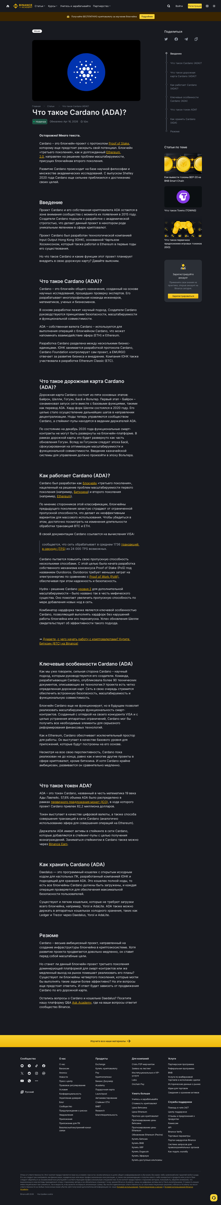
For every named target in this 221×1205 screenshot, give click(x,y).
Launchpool (101, 1093)
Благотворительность (106, 1114)
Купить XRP (137, 1147)
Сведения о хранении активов (183, 1092)
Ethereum (64, 496)
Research (100, 1110)
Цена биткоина (139, 1107)
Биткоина (81, 492)
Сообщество (65, 1106)
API (169, 1127)
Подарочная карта (105, 1089)
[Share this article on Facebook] (176, 39)
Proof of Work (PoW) (103, 576)
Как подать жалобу (178, 1151)
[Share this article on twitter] (166, 39)
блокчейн (90, 483)
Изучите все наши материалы (108, 1041)
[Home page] (22, 6)
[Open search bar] (167, 6)
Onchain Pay (138, 1084)
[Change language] (207, 6)
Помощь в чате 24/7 (178, 1107)
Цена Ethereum (139, 1111)
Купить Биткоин (140, 1139)
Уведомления (66, 1114)
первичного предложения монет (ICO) (79, 802)
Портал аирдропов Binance (182, 1140)
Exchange (100, 1064)
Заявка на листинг (141, 1068)
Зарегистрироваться (183, 296)
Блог (61, 1102)
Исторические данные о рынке (184, 1084)
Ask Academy (81, 1002)
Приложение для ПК (69, 1123)
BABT (98, 1106)
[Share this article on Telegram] (186, 39)
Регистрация (194, 6)
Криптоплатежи (103, 1077)
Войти (179, 6)
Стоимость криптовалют (144, 1103)
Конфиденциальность (70, 1093)
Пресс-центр (66, 1081)
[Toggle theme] (214, 6)
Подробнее (147, 16)
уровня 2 (84, 589)
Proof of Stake (119, 143)
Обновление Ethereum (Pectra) (147, 1134)
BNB (170, 1072)
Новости (63, 1077)
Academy (100, 1085)
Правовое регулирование (72, 1085)
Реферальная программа (181, 1068)
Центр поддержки (177, 1111)
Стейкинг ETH (102, 1102)
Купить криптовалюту (106, 1068)
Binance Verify (175, 1131)
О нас (62, 1064)
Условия (63, 1089)
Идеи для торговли (178, 1088)
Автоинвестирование (106, 1098)
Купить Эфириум (140, 1155)
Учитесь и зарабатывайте (145, 1099)
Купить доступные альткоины (147, 1160)
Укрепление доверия (70, 1098)
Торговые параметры (179, 1136)
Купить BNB (138, 1143)
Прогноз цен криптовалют (145, 1116)
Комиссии (173, 1123)
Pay (97, 1072)
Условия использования (127, 1187)
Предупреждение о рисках (73, 1110)
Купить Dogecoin (140, 1151)
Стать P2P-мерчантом (143, 1064)
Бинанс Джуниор (104, 1081)
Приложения (65, 1119)
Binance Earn (58, 844)
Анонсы (63, 1072)
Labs (134, 1080)
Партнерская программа (181, 1064)
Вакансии (64, 1068)
